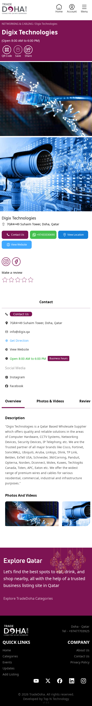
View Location (75, 234)
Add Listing (11, 674)
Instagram (17, 377)
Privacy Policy (79, 662)
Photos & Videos (50, 401)
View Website (19, 244)
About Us (82, 650)
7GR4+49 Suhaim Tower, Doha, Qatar (33, 224)
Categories (10, 656)
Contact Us (17, 234)
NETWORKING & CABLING (17, 24)
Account (72, 11)
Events (7, 662)
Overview (13, 401)
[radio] (5, 280)
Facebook (16, 386)
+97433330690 (46, 234)
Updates (9, 668)
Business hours (58, 358)
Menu (84, 11)
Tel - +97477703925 (75, 631)
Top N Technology (56, 699)
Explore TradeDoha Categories (28, 598)
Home (59, 11)
